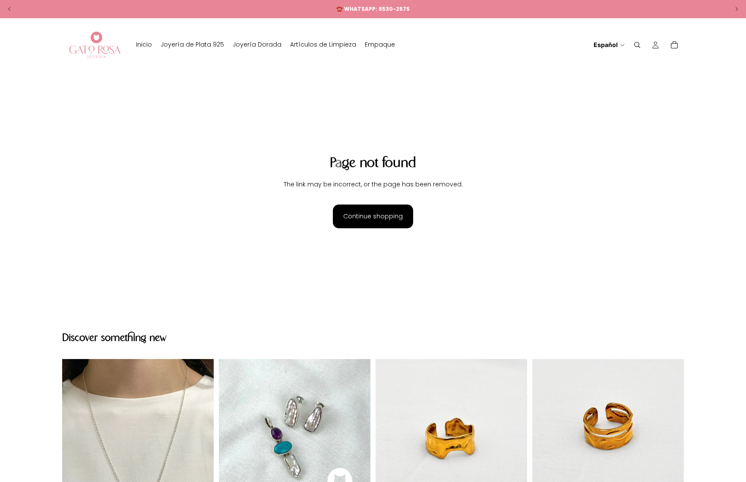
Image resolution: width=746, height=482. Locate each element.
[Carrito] (674, 44)
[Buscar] (637, 44)
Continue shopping (373, 216)
